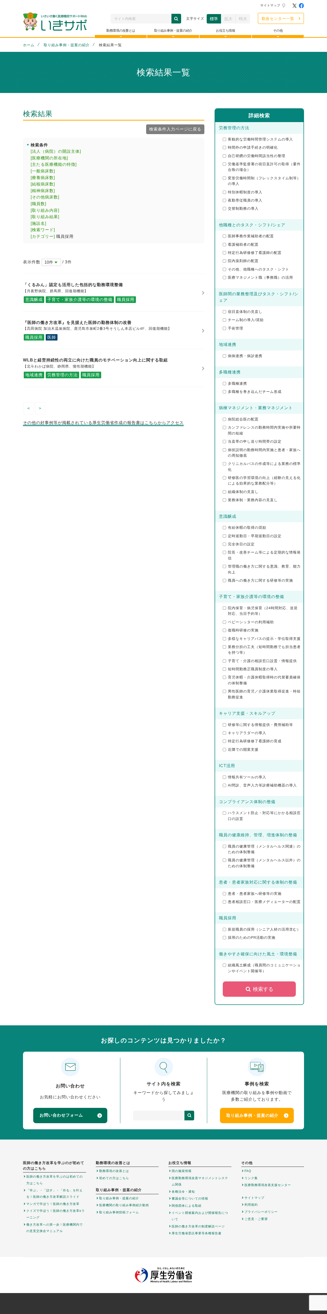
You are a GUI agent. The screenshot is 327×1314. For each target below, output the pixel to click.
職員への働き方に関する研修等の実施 (260, 580)
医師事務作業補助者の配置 (251, 236)
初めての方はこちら (114, 1178)
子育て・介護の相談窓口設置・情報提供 (262, 661)
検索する (263, 989)
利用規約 (251, 1204)
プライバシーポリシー (261, 1212)
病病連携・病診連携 (245, 356)
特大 (243, 19)
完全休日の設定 (241, 544)
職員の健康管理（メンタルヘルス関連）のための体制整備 (264, 849)
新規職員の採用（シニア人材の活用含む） (264, 929)
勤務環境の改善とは (114, 1171)
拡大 (228, 19)
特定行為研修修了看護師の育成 (255, 741)
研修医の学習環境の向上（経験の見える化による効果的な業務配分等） (264, 480)
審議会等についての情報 (190, 1198)
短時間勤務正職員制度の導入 (253, 669)
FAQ (247, 1171)
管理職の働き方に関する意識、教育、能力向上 (264, 569)
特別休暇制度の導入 (245, 192)
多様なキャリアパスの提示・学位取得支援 (264, 639)
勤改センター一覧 (278, 18)
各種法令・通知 (183, 1191)
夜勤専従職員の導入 (245, 200)
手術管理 (235, 328)
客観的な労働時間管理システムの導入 (260, 139)
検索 (176, 19)
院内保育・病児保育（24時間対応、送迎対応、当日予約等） (263, 611)
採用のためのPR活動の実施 (251, 937)
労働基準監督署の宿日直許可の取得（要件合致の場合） (264, 167)
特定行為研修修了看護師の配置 (255, 253)
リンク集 (251, 1178)
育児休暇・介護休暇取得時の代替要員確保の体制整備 (264, 680)
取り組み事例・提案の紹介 (67, 45)
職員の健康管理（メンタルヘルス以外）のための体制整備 (264, 863)
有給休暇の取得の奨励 (247, 527)
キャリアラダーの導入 (247, 733)
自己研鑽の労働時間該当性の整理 (256, 156)
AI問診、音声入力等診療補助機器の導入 (262, 785)
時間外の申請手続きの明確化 (253, 147)
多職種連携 (237, 383)
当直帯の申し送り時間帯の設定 (255, 441)
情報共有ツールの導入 (247, 777)
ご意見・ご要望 (256, 1219)
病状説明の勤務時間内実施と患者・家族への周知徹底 (264, 452)
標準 (214, 19)
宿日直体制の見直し (245, 312)
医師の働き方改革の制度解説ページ (198, 1226)
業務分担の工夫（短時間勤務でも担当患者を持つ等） (264, 649)
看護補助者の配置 (243, 244)
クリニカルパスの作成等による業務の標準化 (264, 466)
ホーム (28, 45)
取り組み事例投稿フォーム (119, 1212)
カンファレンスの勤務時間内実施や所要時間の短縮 (264, 430)
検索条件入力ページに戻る (175, 129)
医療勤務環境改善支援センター (267, 1185)
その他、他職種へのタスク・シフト (258, 269)
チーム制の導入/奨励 (246, 320)
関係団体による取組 (187, 1205)
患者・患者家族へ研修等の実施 (255, 893)
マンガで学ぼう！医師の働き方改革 (52, 1204)
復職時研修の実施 (243, 630)
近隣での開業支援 (243, 749)
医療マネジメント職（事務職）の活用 (260, 277)
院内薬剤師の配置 (243, 261)
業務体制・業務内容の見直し (253, 500)
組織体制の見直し (243, 492)
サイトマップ (270, 5)
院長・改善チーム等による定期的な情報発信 (264, 555)
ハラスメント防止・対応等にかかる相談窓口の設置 (264, 815)
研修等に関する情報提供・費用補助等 (260, 725)
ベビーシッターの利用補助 (251, 622)
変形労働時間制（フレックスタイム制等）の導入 (264, 181)
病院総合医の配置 (243, 419)
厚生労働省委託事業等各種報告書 (196, 1233)
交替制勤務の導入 (243, 208)
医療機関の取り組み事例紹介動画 (124, 1205)
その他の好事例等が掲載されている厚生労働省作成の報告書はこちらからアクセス (103, 422)
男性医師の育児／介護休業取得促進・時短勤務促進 (264, 694)
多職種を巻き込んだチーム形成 (255, 392)
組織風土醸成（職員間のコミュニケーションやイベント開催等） (264, 968)
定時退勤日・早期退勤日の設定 (255, 536)
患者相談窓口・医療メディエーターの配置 (264, 902)
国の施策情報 (182, 1171)
